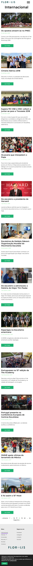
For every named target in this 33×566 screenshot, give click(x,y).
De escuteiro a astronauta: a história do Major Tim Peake (14, 287)
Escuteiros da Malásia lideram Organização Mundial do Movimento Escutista (15, 243)
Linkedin (19, 537)
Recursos (3, 539)
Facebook (19, 532)
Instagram (19, 534)
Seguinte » (17, 520)
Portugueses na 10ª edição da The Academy (15, 371)
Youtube (19, 539)
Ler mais (7, 45)
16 (14, 518)
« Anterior (5, 518)
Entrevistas (4, 537)
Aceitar (4, 563)
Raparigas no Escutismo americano (12, 331)
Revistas (3, 541)
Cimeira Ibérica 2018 (10, 71)
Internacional (4, 532)
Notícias (3, 534)
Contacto (3, 544)
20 (24, 518)
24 (30, 518)
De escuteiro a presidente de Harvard (14, 200)
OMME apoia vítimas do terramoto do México (12, 456)
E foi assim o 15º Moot (11, 496)
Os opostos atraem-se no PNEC (15, 31)
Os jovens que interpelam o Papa (14, 156)
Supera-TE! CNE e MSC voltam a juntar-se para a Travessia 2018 (16, 110)
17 (16, 518)
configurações (13, 560)
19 (22, 518)
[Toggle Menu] (28, 2)
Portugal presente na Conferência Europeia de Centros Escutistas (12, 414)
